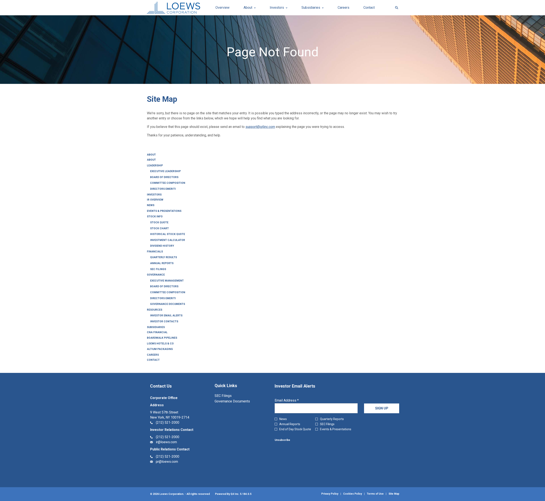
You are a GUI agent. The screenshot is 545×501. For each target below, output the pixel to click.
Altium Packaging (160, 349)
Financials (155, 251)
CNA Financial (157, 332)
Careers (153, 354)
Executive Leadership (165, 171)
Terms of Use (375, 494)
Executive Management (167, 280)
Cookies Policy (352, 494)
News (150, 205)
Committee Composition (167, 182)
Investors (154, 194)
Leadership (155, 165)
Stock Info (155, 216)
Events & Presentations (164, 210)
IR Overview (155, 199)
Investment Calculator (167, 240)
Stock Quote (159, 222)
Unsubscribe (282, 440)
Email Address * (293, 400)
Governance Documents (167, 304)
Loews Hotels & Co (160, 343)
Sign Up (381, 408)
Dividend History (162, 245)
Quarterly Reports (332, 419)
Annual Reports (162, 263)
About (151, 154)
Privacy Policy (329, 494)
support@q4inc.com (260, 127)
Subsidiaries (156, 327)
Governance (156, 274)
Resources (154, 309)
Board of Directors (164, 177)
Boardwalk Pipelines (162, 337)
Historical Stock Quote (167, 234)
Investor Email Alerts (166, 315)
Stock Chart (159, 228)
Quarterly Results (163, 257)
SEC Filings (158, 269)
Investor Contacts (164, 321)
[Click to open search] (395, 7)
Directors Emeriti (163, 188)
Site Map (394, 494)
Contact (153, 359)
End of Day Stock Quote (295, 429)
